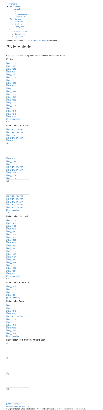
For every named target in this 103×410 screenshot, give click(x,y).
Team (16, 11)
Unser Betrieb (14, 6)
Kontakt (12, 29)
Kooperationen (20, 16)
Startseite (13, 4)
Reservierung (19, 34)
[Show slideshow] (13, 119)
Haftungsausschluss (65, 408)
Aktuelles (18, 9)
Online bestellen (20, 31)
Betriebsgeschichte (22, 14)
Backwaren (18, 21)
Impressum (18, 36)
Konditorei (18, 24)
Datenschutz (81, 408)
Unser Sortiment (15, 19)
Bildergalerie (19, 26)
